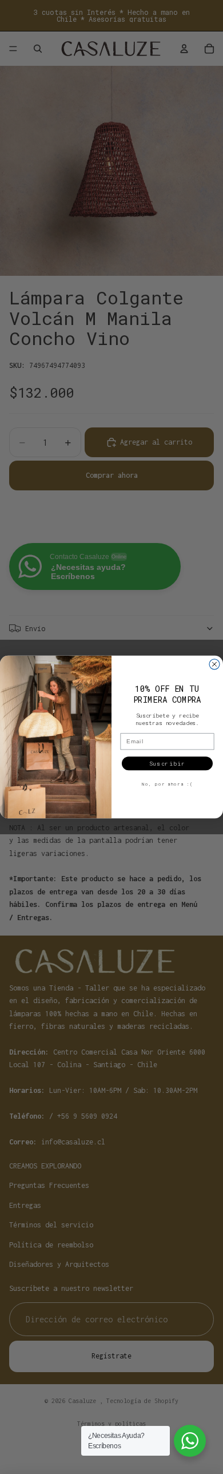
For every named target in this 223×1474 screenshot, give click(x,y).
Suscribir (167, 763)
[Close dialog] (214, 664)
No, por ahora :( (167, 784)
